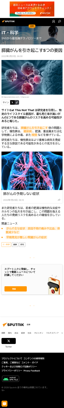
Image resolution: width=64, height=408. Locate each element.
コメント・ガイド (29, 362)
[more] (59, 200)
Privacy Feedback (32, 370)
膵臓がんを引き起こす (34, 128)
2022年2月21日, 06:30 (12, 56)
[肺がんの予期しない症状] (32, 171)
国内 (10, 333)
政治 (16, 333)
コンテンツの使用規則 (34, 358)
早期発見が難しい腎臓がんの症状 (26, 237)
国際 (3, 333)
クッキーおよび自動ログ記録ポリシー (19, 366)
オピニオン (38, 333)
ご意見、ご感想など (10, 362)
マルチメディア (52, 333)
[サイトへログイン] (54, 21)
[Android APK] (10, 379)
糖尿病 (28, 131)
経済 (23, 333)
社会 (29, 333)
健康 (15, 244)
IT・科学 (6, 244)
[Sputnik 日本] (8, 22)
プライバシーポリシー (11, 370)
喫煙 (34, 135)
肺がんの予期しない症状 (21, 194)
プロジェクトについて (11, 358)
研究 (22, 244)
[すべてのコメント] (4, 404)
